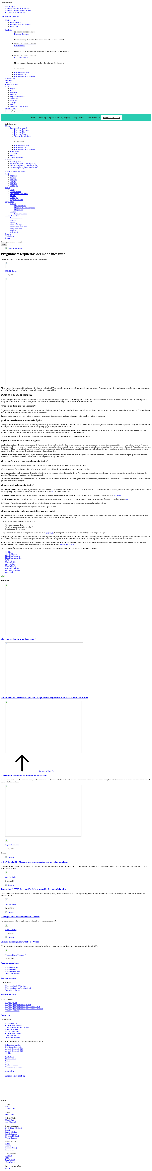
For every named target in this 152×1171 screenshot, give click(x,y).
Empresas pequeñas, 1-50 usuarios (17, 8)
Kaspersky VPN (20, 74)
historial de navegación (13, 558)
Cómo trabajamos (16, 224)
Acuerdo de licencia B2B (14, 1051)
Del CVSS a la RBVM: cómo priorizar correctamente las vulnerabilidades (34, 862)
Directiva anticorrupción (13, 1047)
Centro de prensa (16, 228)
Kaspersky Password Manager (25, 76)
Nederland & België (12, 1136)
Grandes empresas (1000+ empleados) (23, 168)
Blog (7, 86)
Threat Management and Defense (17, 1027)
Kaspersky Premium (24, 33)
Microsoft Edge (10, 562)
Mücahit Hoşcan (11, 271)
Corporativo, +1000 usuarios (15, 13)
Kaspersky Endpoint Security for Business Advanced (24, 1009)
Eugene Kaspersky (12, 845)
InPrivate (8, 560)
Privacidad (13, 92)
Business (13, 212)
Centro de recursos (11, 84)
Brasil (7, 1106)
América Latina (10, 1108)
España (7, 1130)
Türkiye (8, 1146)
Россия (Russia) (11, 1148)
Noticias (13, 90)
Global (7, 1168)
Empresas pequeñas (8, 978)
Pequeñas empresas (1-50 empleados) (23, 164)
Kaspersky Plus (19, 132)
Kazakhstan (9, 1150)
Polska (7, 1144)
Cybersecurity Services (13, 1025)
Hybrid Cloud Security (13, 1031)
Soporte (8, 82)
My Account (9, 202)
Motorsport (14, 232)
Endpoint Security (11, 1029)
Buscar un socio (15, 192)
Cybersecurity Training (13, 1033)
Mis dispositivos (15, 22)
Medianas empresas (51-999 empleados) (24, 166)
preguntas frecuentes (14, 248)
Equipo (12, 222)
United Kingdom (11, 1138)
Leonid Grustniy (11, 930)
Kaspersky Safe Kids (21, 72)
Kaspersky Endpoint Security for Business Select (22, 1007)
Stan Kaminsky (10, 877)
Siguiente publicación (46, 771)
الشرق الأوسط (10, 1122)
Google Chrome (11, 554)
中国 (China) (10, 1160)
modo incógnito (10, 564)
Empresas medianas (8, 994)
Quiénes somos (10, 1059)
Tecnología (14, 99)
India (7, 1158)
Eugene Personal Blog (15, 1076)
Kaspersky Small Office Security (16, 986)
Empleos (13, 230)
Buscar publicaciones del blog (15, 172)
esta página (117, 495)
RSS (11, 105)
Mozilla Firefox (10, 566)
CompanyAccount (20, 214)
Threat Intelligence (11, 1035)
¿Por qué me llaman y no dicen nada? (18, 639)
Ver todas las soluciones (22, 136)
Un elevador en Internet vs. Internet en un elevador (24, 775)
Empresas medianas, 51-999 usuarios (18, 11)
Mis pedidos (14, 26)
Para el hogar (10, 6)
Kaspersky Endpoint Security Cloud (18, 988)
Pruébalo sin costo (111, 117)
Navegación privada (67, 544)
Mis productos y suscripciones (20, 24)
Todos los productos (12, 990)
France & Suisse (11, 1132)
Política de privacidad (12, 1045)
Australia (8, 1156)
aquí (52, 492)
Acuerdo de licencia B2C (14, 1049)
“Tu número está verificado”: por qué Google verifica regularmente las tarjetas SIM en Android (44, 697)
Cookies (8, 552)
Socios (12, 190)
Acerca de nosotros (16, 218)
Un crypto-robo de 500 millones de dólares (20, 916)
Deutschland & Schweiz (13, 1128)
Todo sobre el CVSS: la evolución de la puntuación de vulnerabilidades (33, 889)
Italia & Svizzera (11, 1134)
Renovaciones (10, 78)
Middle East (9, 1120)
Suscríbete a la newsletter (18, 107)
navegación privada (12, 568)
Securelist (9, 1071)
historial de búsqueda (12, 556)
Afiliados (13, 196)
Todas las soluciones (12, 973)
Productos (8, 30)
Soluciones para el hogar (10, 963)
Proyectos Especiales (17, 96)
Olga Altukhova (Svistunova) (15, 955)
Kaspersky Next (15, 161)
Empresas (13, 88)
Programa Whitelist (16, 200)
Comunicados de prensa (18, 226)
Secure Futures (10, 109)
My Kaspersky (10, 20)
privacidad (9, 572)
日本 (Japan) (9, 1162)
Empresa (13, 220)
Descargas (9, 80)
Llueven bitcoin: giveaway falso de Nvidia (20, 942)
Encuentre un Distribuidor (19, 194)
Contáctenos (9, 236)
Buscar (7, 238)
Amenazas (13, 101)
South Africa (9, 1114)
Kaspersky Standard (25, 56)
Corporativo (5, 1015)
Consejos (13, 103)
